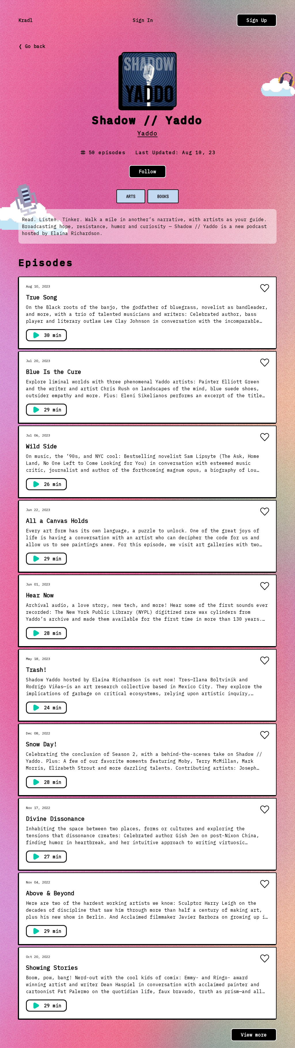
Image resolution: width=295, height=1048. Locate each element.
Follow (147, 171)
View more (254, 1035)
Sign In (143, 20)
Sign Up (257, 20)
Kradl (25, 20)
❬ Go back (31, 46)
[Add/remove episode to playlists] (264, 288)
